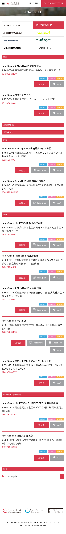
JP (30, 3)
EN (36, 3)
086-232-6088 (9, 414)
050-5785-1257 (10, 192)
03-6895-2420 (9, 74)
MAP (59, 84)
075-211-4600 (9, 267)
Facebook (57, 343)
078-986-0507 (9, 372)
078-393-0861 (9, 299)
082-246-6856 (9, 447)
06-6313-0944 (9, 234)
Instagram (41, 170)
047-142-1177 (9, 103)
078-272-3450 (9, 332)
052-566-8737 (9, 160)
